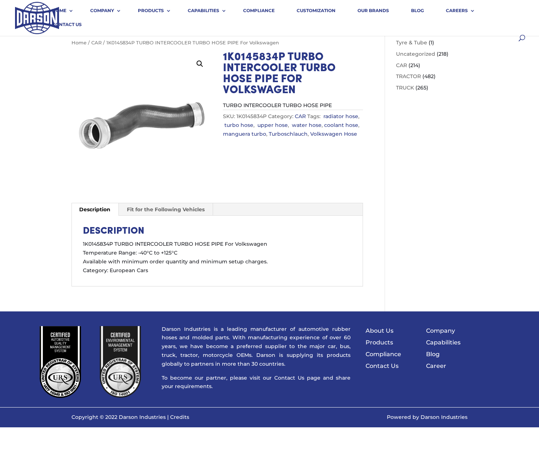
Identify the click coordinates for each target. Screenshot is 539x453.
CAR (96, 42)
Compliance (259, 10)
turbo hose (238, 125)
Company (102, 10)
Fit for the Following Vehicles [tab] (166, 209)
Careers (457, 10)
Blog (417, 10)
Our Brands (373, 10)
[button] (199, 63)
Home (59, 10)
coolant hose (341, 125)
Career (436, 365)
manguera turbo (244, 134)
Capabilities (203, 10)
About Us (379, 330)
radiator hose (340, 116)
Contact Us (67, 24)
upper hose (272, 125)
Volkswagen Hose (333, 134)
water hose (306, 125)
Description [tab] (94, 209)
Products (151, 10)
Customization (316, 10)
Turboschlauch (288, 134)
